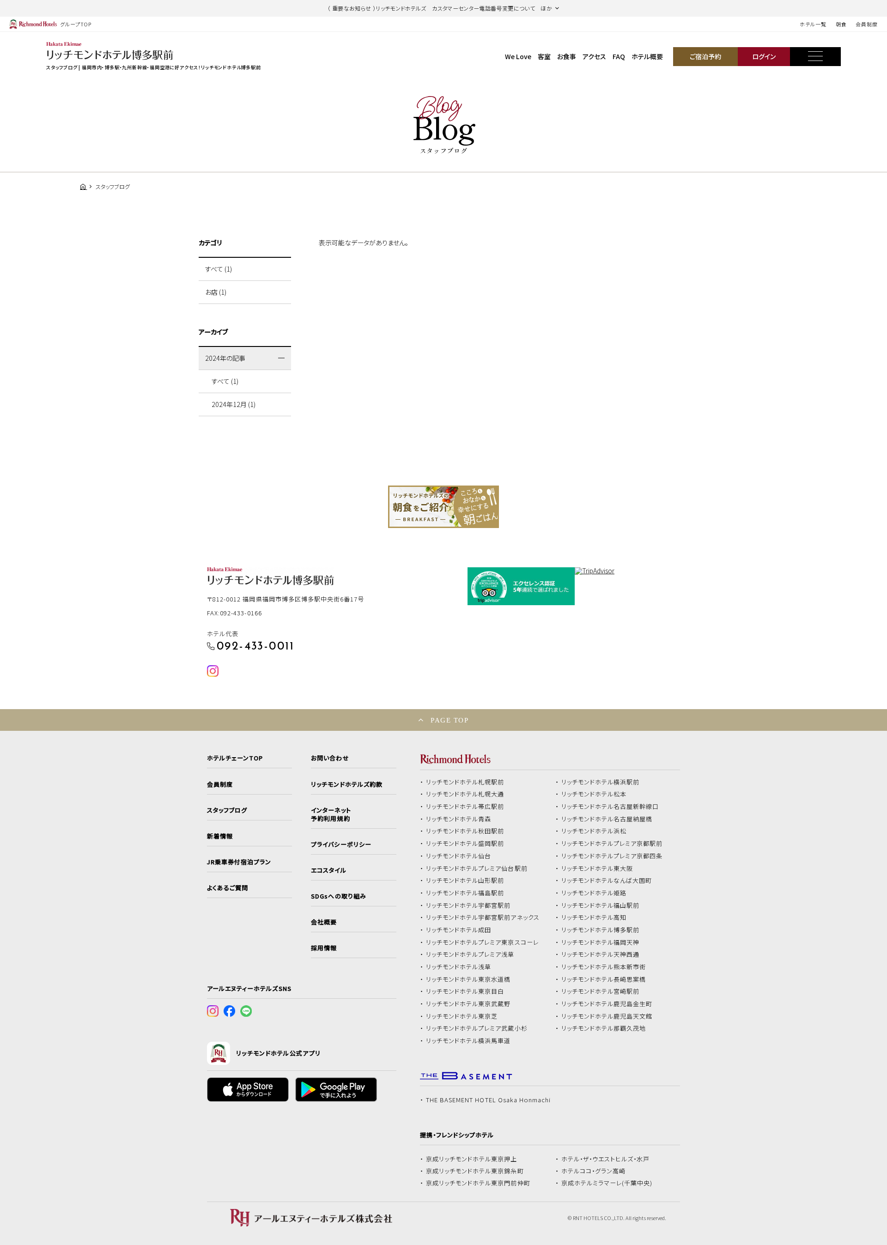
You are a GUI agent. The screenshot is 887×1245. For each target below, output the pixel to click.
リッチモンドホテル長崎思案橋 (603, 979)
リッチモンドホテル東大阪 (597, 868)
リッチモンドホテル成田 (459, 930)
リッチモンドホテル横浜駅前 (600, 782)
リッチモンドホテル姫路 (594, 893)
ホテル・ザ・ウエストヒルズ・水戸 (605, 1159)
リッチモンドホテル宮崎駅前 (600, 991)
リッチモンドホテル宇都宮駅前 (468, 905)
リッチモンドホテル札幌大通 (465, 794)
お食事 (566, 56)
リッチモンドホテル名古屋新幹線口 (610, 806)
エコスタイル (328, 870)
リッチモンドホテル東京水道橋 (468, 979)
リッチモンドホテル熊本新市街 (603, 967)
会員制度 (867, 24)
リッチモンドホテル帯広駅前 (465, 806)
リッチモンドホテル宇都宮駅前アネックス (483, 917)
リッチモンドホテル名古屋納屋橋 (607, 819)
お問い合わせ (330, 758)
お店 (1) (215, 292)
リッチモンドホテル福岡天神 (600, 942)
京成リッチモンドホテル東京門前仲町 (478, 1183)
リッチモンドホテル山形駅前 (465, 880)
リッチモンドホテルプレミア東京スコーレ (482, 942)
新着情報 (220, 836)
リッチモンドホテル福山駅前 (600, 905)
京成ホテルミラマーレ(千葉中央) (607, 1183)
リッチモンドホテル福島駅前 (465, 893)
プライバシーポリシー (341, 844)
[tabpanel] (443, 507)
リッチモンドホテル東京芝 (462, 1016)
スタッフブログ (227, 810)
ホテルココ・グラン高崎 (593, 1171)
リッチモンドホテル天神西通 (600, 954)
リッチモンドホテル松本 (594, 794)
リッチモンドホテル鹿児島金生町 (607, 1004)
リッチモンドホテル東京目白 (465, 991)
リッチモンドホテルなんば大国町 (606, 880)
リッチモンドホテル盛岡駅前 (465, 843)
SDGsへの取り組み (338, 896)
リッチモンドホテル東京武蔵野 (468, 1004)
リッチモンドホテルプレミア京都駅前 (612, 843)
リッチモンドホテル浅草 (459, 967)
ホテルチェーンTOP (235, 758)
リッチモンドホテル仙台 (459, 856)
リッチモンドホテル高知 (594, 917)
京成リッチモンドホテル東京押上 (471, 1159)
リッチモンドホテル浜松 (594, 831)
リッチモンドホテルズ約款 (347, 784)
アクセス (594, 56)
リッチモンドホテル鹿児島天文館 (607, 1016)
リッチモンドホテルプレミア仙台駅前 (477, 868)
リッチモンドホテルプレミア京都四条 (612, 856)
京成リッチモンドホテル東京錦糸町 (475, 1171)
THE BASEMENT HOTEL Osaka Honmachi (488, 1100)
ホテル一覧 (813, 24)
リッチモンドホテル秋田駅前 (465, 831)
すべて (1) (218, 268)
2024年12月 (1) (233, 404)
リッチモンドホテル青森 (459, 819)
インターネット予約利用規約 (331, 814)
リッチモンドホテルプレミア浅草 (470, 954)
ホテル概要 (647, 56)
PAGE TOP (449, 720)
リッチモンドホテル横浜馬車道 (468, 1041)
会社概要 (324, 922)
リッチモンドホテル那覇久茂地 (603, 1028)
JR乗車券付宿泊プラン (239, 862)
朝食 (841, 24)
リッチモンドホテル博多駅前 (600, 930)
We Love (518, 56)
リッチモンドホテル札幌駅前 (465, 782)
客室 (544, 56)
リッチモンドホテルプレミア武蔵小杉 (477, 1028)
